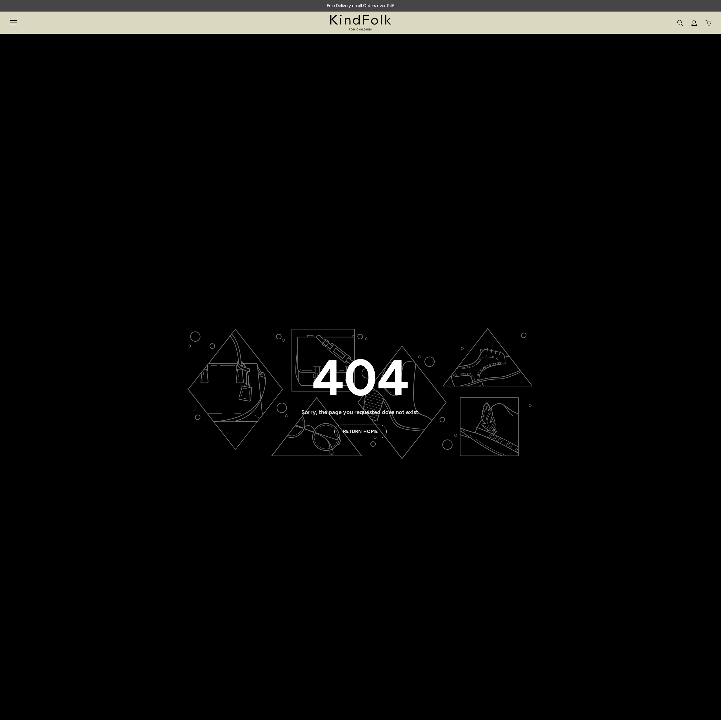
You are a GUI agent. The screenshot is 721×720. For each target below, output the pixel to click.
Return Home (360, 431)
